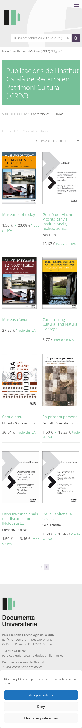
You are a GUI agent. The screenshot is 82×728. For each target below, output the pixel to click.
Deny (41, 706)
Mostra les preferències (41, 718)
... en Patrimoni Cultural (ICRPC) (30, 51)
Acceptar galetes (41, 695)
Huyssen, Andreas (14, 530)
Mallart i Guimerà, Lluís (18, 423)
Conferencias (40, 114)
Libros (59, 114)
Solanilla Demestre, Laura (60, 423)
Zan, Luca (49, 235)
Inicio (5, 51)
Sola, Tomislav (52, 525)
